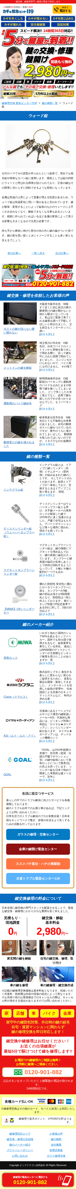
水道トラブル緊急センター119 (38, 878)
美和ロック (11, 657)
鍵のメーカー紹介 (20, 1144)
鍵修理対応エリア (20, 1133)
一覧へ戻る (38, 253)
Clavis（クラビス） (16, 696)
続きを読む (46, 334)
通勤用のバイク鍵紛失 (18, 403)
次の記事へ (62, 253)
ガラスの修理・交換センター (38, 834)
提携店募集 (56, 1150)
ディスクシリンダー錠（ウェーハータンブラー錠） (19, 532)
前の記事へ (14, 253)
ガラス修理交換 (56, 1155)
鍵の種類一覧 (50, 103)
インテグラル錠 (13, 489)
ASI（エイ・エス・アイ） (20, 735)
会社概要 (56, 1144)
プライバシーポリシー (20, 1150)
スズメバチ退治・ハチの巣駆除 (38, 864)
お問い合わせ (20, 1155)
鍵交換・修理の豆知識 (20, 1139)
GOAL (7, 774)
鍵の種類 (56, 1139)
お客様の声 (56, 1133)
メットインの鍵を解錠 (18, 367)
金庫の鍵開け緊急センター (38, 849)
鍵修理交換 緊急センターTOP (19, 103)
